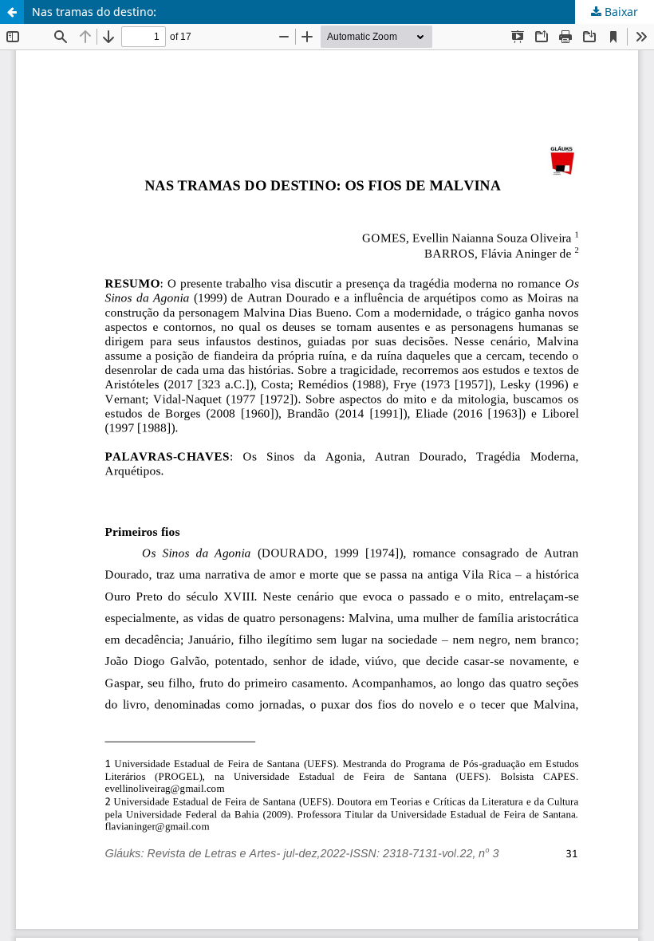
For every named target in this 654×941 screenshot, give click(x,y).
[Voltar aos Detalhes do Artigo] (12, 12)
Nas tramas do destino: (94, 11)
